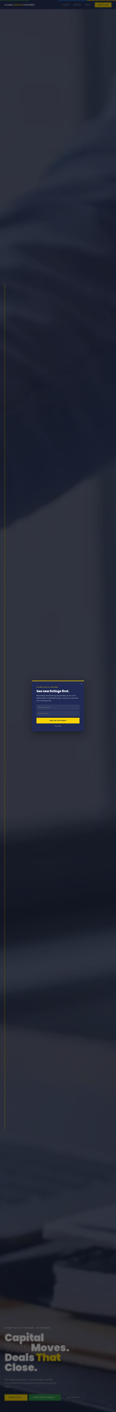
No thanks (58, 726)
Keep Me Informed (58, 720)
